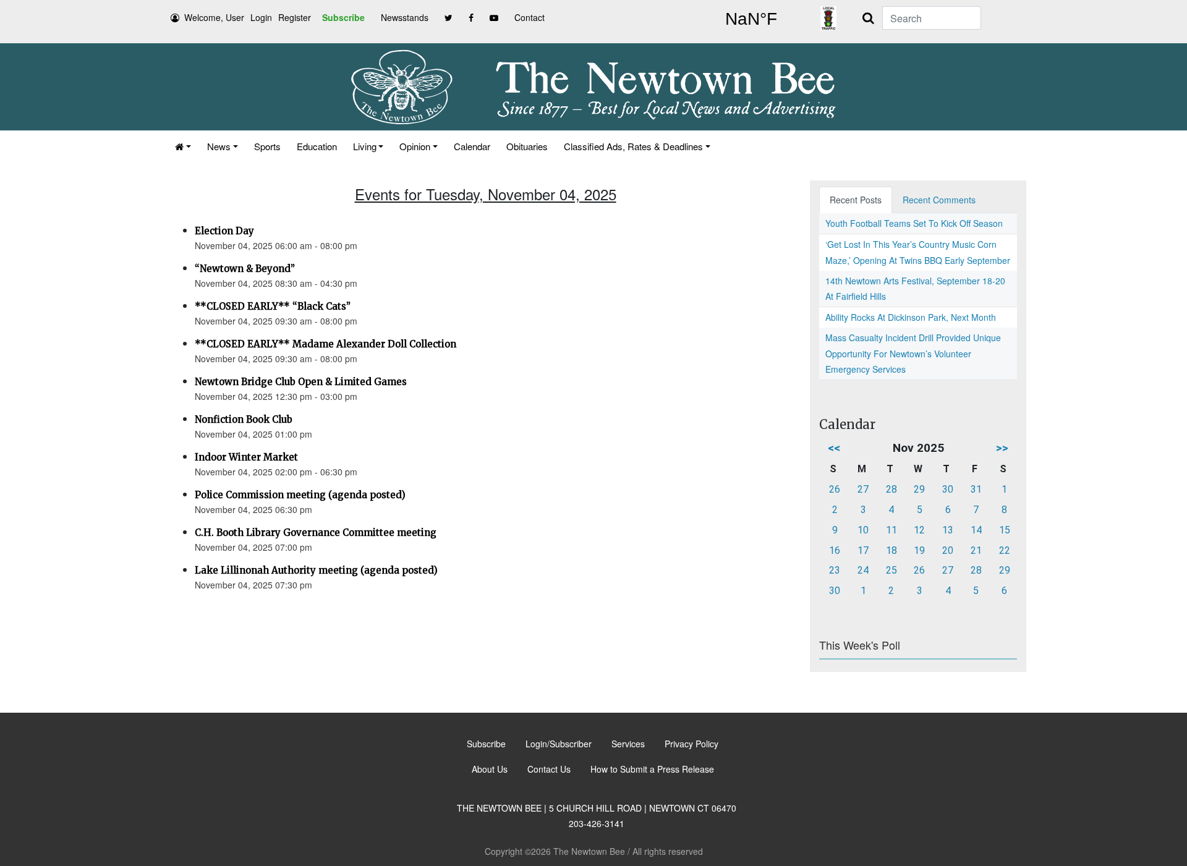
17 (863, 550)
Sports (267, 146)
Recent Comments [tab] (939, 199)
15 (1004, 530)
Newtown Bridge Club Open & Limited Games (301, 382)
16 (834, 550)
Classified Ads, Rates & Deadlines (633, 146)
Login (261, 17)
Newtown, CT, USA (751, 19)
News (219, 146)
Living (365, 146)
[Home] (183, 146)
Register (294, 17)
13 (947, 530)
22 (1004, 550)
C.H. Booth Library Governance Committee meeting (315, 532)
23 (834, 570)
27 (863, 489)
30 (947, 489)
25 (891, 570)
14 (976, 530)
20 (947, 550)
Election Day (224, 231)
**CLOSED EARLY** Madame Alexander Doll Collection (325, 344)
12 (919, 530)
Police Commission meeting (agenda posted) (300, 495)
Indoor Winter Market (246, 457)
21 (976, 550)
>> (1002, 448)
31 (976, 489)
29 (919, 489)
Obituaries (527, 146)
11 (891, 530)
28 (891, 489)
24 (863, 570)
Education (317, 146)
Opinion (414, 146)
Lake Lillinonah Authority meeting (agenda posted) (316, 570)
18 (891, 550)
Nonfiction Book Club (243, 419)
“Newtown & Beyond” (245, 268)
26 (834, 489)
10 (863, 530)
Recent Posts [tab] (856, 199)
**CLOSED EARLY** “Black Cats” (273, 306)
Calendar (472, 146)
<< (834, 448)
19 (919, 550)
